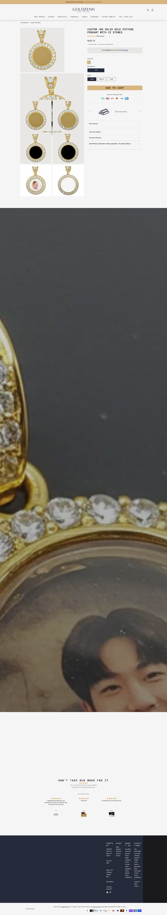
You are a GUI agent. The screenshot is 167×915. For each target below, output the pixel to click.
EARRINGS (95, 17)
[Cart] (152, 10)
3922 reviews (100, 36)
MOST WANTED (39, 17)
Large (111, 79)
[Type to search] (146, 10)
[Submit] (148, 10)
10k (96, 70)
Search (150, 10)
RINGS (84, 17)
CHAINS (51, 17)
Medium (101, 79)
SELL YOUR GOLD (126, 17)
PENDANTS (74, 17)
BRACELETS (62, 17)
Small (92, 79)
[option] (114, 111)
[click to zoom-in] (52, 50)
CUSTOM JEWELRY (108, 17)
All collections (24, 22)
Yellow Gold (89, 62)
